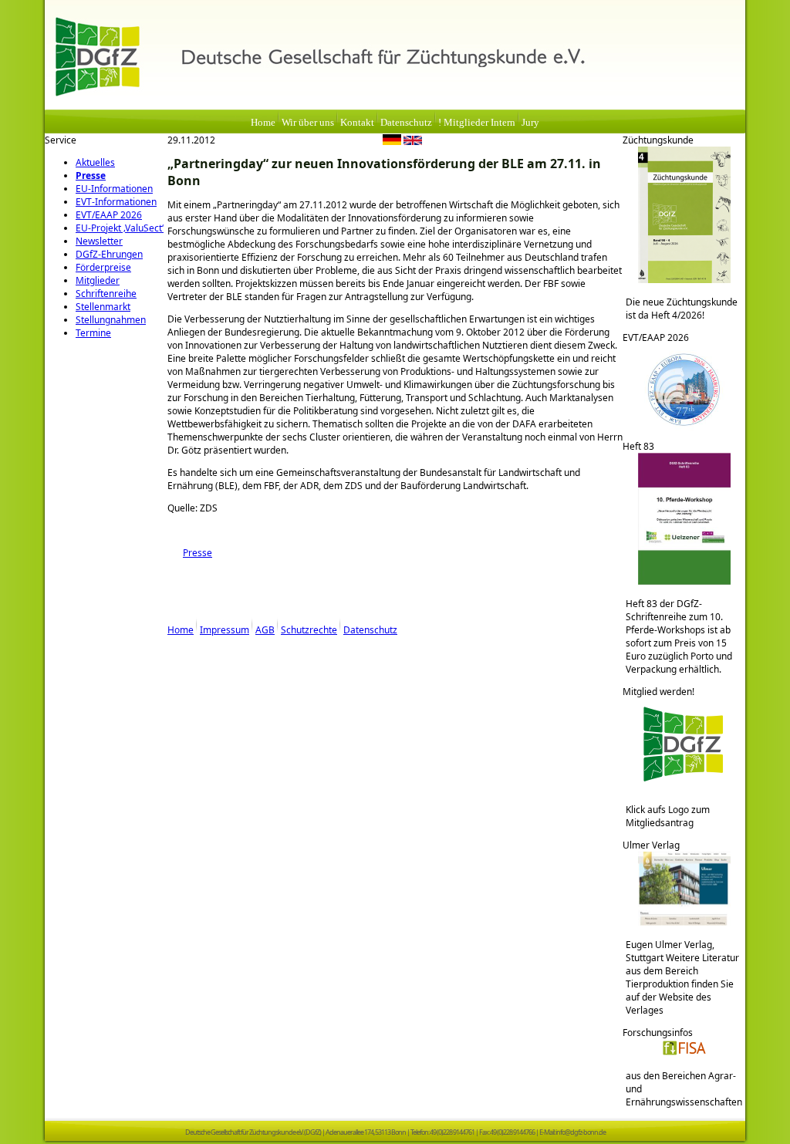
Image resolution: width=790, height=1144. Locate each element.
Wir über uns (308, 122)
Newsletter (99, 241)
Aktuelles (95, 162)
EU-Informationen (114, 188)
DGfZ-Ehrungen (109, 254)
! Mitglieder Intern (476, 122)
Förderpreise (103, 267)
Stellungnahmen (111, 319)
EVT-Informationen (116, 201)
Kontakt (357, 122)
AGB (265, 629)
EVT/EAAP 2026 (109, 214)
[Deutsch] (392, 142)
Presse (91, 175)
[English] (412, 142)
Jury (530, 122)
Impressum (224, 629)
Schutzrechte (309, 629)
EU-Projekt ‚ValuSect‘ (120, 228)
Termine (93, 332)
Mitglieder (98, 280)
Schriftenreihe (106, 293)
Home (263, 122)
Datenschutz (406, 122)
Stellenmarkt (103, 306)
